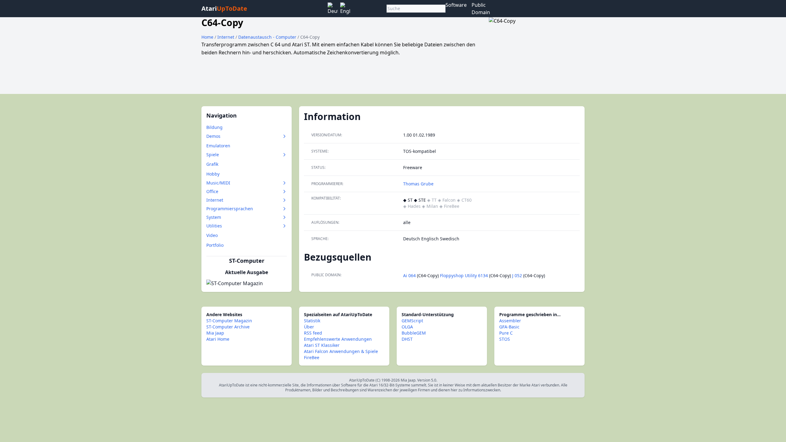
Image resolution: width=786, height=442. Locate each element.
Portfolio (215, 245)
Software (456, 5)
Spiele (212, 154)
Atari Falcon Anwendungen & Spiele (341, 351)
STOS (504, 339)
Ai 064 (409, 275)
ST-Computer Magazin (229, 321)
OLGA (407, 327)
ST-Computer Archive (228, 327)
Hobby (213, 174)
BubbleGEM (414, 333)
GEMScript (412, 321)
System (213, 217)
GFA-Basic (509, 327)
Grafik (212, 164)
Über (309, 327)
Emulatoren (218, 146)
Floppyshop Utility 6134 (464, 275)
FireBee (311, 357)
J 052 (517, 275)
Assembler (510, 321)
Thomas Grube (418, 184)
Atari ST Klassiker (322, 345)
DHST (407, 339)
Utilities (214, 226)
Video (212, 235)
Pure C (506, 333)
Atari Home (217, 339)
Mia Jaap (215, 333)
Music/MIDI (218, 183)
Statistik (312, 321)
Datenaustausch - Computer (268, 37)
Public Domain (481, 9)
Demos (213, 136)
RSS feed (313, 333)
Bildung (214, 127)
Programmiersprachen (229, 208)
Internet (226, 37)
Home (207, 37)
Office (212, 191)
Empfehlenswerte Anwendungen (338, 339)
